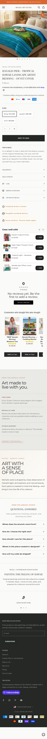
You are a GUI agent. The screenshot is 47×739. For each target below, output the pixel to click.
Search (5, 655)
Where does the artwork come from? (19, 524)
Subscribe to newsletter (12, 658)
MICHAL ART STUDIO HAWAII (11, 67)
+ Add (39, 237)
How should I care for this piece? (17, 539)
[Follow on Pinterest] (15, 700)
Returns (5, 666)
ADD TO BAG (23, 138)
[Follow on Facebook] (3, 700)
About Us (6, 662)
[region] (23, 600)
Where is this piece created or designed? (21, 547)
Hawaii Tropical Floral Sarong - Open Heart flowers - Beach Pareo (23, 235)
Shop (4, 670)
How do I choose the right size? (17, 532)
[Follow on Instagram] (9, 700)
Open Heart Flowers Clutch (22, 245)
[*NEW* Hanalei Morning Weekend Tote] (12, 326)
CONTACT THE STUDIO (12, 441)
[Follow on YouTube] (21, 700)
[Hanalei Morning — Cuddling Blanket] (30, 326)
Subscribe (10, 641)
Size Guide (7, 673)
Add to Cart (12, 354)
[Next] (43, 229)
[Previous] (39, 229)
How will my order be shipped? (16, 554)
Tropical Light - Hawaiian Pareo (21, 255)
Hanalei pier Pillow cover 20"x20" (21, 265)
